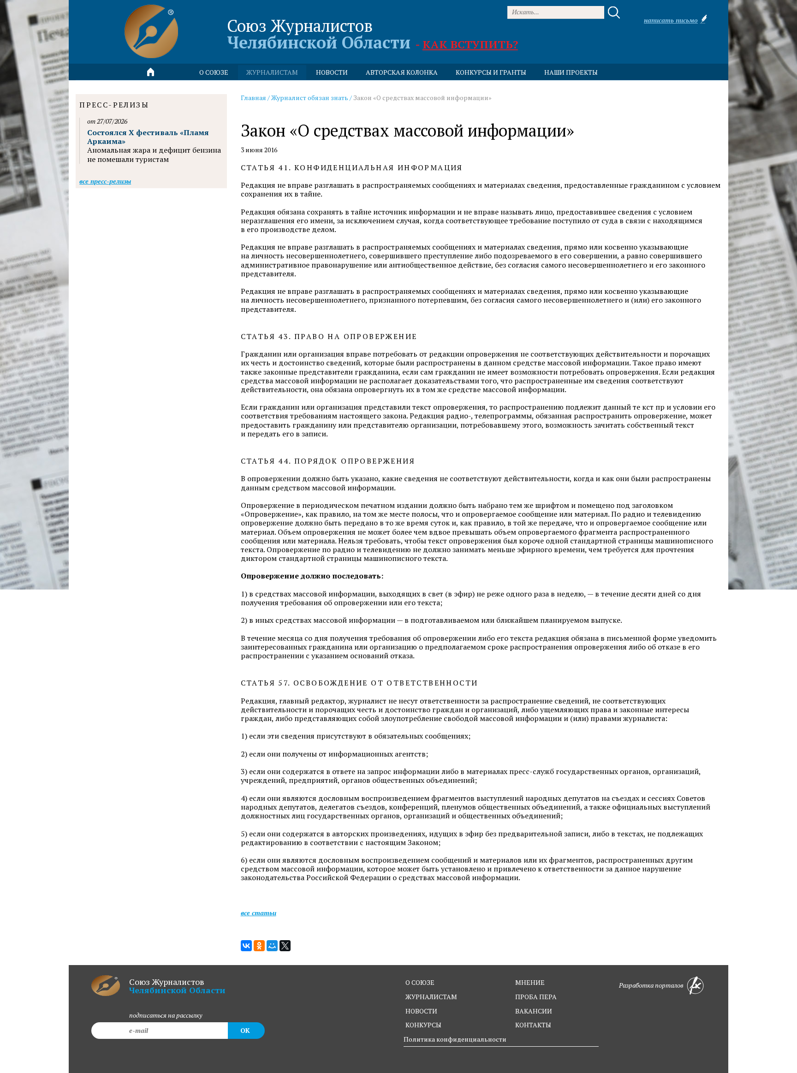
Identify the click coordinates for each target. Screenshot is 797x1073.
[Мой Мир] (272, 945)
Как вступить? (470, 44)
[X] (285, 945)
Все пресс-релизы (105, 181)
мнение (530, 982)
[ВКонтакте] (246, 945)
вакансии (533, 1011)
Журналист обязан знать (309, 97)
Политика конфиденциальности (455, 1039)
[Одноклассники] (259, 945)
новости (332, 72)
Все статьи (258, 912)
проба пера (536, 996)
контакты (533, 1024)
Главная (253, 97)
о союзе (419, 982)
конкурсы (423, 1024)
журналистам (431, 996)
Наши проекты (571, 72)
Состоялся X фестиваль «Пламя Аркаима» (148, 136)
